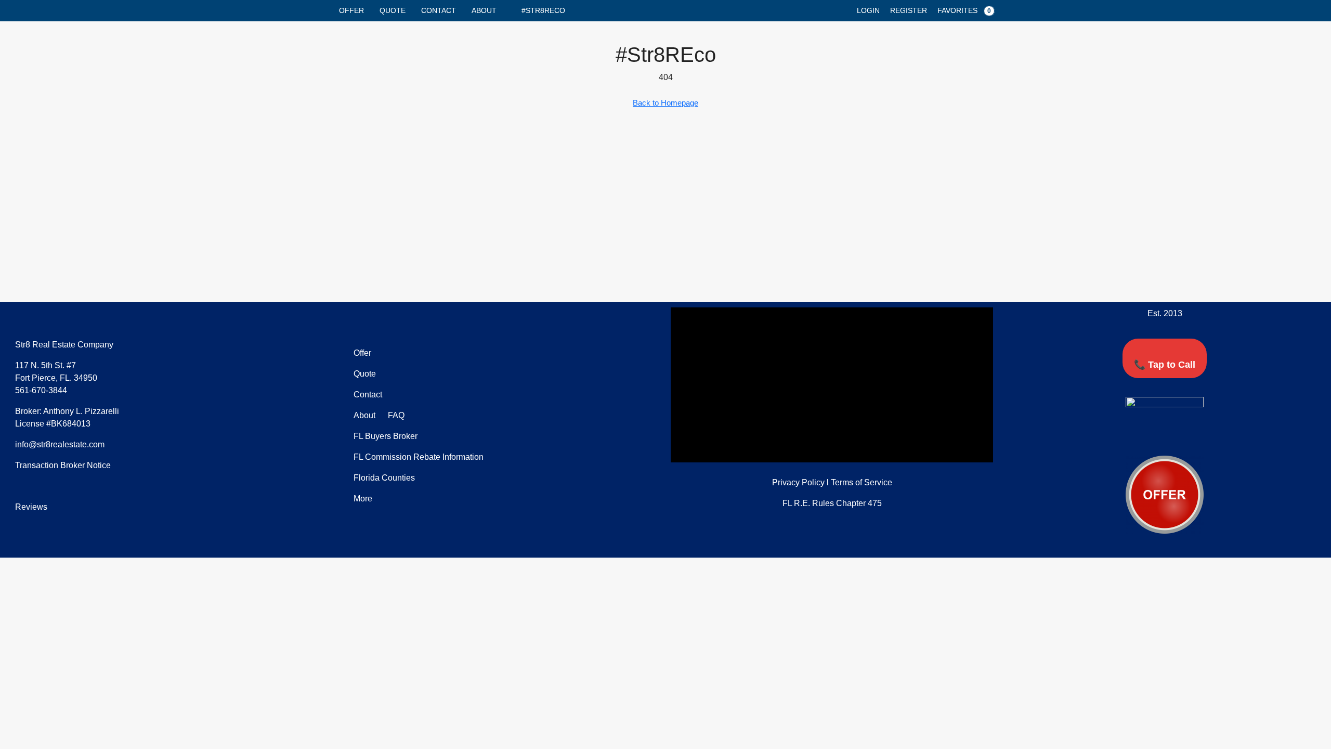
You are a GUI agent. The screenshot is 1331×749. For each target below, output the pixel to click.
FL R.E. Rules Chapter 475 (832, 503)
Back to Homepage (665, 102)
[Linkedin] (1174, 437)
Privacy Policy (798, 482)
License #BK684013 (52, 423)
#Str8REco (543, 10)
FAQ (395, 415)
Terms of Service (861, 482)
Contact (438, 10)
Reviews (31, 506)
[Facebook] (1136, 437)
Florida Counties (384, 477)
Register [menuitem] (908, 10)
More (363, 498)
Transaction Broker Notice (63, 465)
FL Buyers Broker (385, 436)
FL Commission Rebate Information (419, 457)
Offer (351, 10)
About (484, 10)
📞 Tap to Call (1164, 364)
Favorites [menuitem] (964, 10)
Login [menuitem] (868, 10)
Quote (393, 10)
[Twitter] (1155, 437)
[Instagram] (1193, 437)
